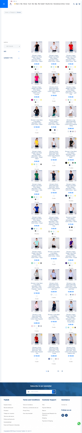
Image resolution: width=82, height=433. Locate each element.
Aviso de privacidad (27, 413)
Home (6, 12)
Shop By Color (49, 3)
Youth (29, 3)
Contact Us (64, 404)
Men (21, 3)
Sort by (6, 42)
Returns (44, 410)
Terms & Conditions (28, 404)
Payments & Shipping (47, 421)
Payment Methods (46, 407)
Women (25, 3)
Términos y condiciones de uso (30, 407)
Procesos (6, 410)
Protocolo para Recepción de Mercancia (49, 414)
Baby (36, 3)
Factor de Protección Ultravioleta (11, 425)
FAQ (43, 404)
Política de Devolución (9, 419)
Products (12, 12)
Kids (33, 3)
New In (18, 3)
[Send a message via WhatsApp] (79, 423)
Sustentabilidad (7, 422)
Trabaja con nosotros (9, 413)
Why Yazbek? (41, 3)
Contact (68, 3)
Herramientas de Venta (59, 3)
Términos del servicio (9, 416)
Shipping (44, 418)
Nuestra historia (7, 404)
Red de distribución (8, 407)
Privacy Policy (26, 410)
